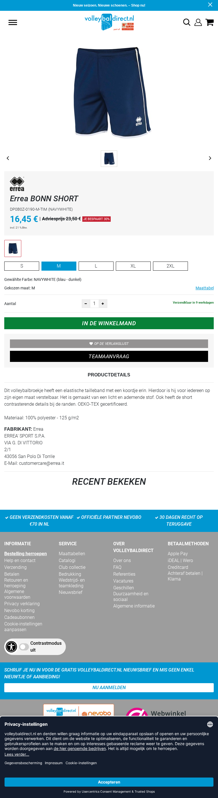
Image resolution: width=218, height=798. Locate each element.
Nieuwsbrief (70, 592)
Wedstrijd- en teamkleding (72, 582)
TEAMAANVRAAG (109, 356)
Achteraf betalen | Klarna (185, 576)
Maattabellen (72, 553)
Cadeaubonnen (19, 617)
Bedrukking (70, 574)
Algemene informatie (134, 606)
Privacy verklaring (22, 603)
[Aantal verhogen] (103, 303)
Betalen (11, 574)
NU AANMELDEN (109, 687)
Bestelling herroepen (25, 553)
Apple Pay (178, 553)
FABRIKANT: (18, 429)
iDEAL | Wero (180, 560)
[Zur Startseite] (109, 21)
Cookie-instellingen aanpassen (23, 626)
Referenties (124, 574)
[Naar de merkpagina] (17, 185)
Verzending (15, 567)
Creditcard (178, 567)
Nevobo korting (19, 610)
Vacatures (123, 581)
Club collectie (72, 567)
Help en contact (19, 560)
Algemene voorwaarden (17, 594)
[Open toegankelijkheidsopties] (11, 647)
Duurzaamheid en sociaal (130, 596)
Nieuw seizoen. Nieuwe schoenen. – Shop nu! (109, 5)
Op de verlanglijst (111, 344)
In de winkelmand (109, 323)
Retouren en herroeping (16, 582)
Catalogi (67, 560)
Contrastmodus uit (46, 647)
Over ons (122, 560)
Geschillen (123, 587)
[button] (12, 22)
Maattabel (205, 288)
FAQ (117, 567)
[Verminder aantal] (86, 303)
